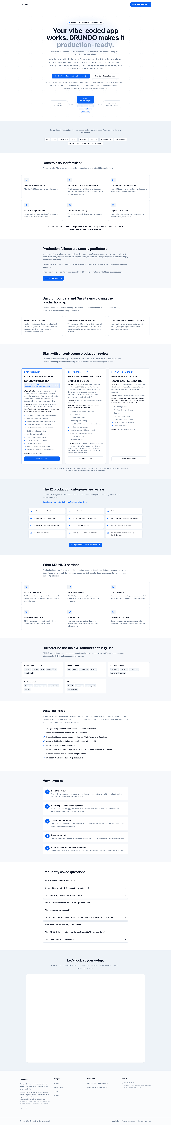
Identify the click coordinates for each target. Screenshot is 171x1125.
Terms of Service (128, 1121)
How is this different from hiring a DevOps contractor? (68, 903)
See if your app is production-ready (84, 545)
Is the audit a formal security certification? (63, 925)
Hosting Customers (144, 1121)
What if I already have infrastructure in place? (64, 895)
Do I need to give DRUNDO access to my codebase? (67, 888)
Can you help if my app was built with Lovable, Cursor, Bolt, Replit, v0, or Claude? (79, 917)
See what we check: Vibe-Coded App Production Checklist (64, 502)
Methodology (58, 1087)
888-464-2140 (129, 1083)
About (56, 1091)
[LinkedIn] (21, 1108)
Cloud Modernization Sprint (97, 1087)
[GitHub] (26, 1108)
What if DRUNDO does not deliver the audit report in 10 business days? (75, 932)
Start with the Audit (51, 278)
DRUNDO (24, 4)
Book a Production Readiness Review (69, 76)
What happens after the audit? (57, 910)
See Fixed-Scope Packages (105, 76)
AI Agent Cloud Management (97, 1083)
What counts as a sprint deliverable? (60, 939)
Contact (56, 1096)
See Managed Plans (129, 459)
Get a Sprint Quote (85, 459)
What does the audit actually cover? (60, 881)
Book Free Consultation (140, 4)
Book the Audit (41, 459)
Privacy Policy (115, 1121)
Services (57, 1083)
